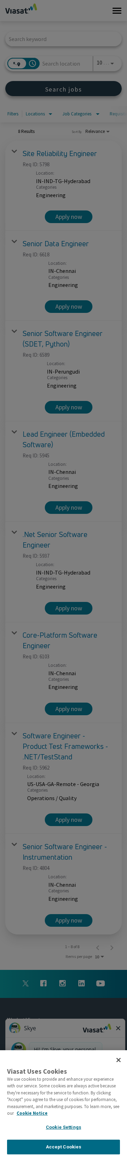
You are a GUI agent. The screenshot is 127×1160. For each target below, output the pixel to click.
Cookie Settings (63, 1127)
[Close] (118, 1060)
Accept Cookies (63, 1146)
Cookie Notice (32, 1113)
